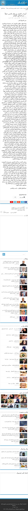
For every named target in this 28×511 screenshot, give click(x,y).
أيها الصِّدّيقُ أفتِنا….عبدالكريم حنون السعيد (10, 365)
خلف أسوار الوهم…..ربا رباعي (13, 377)
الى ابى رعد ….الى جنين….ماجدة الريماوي (10, 328)
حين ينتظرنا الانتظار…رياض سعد (12, 371)
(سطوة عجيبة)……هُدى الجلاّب (12, 347)
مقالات (21, 8)
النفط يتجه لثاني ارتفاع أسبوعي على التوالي (10, 451)
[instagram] (13, 507)
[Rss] (17, 507)
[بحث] (4, 254)
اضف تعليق (16, 17)
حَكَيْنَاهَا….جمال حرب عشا (13, 383)
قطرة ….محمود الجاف (14, 316)
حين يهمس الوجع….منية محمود (12, 334)
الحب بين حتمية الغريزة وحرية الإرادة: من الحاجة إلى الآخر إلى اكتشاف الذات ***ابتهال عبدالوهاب (10, 311)
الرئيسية (25, 8)
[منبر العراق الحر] (14, 3)
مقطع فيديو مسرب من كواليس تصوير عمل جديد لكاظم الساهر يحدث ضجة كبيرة (18, 208)
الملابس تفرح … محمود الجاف (9, 212)
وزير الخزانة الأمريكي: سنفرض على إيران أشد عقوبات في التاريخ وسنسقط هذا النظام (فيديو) (10, 416)
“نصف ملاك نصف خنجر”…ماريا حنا (12, 359)
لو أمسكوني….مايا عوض (14, 340)
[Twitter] (14, 507)
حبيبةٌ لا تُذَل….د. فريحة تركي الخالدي (11, 353)
